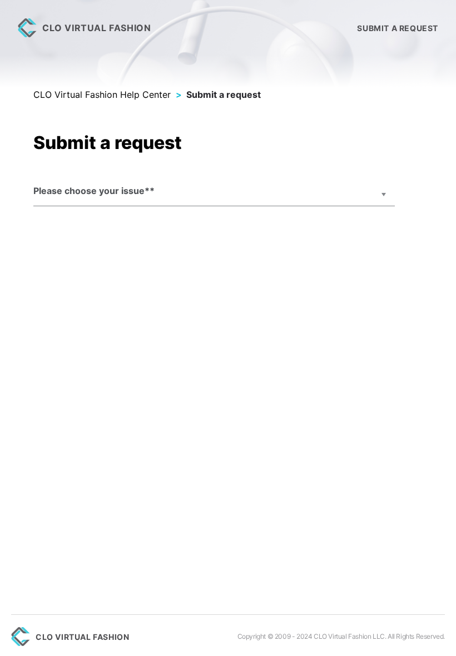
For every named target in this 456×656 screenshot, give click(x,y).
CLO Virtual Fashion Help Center (102, 94)
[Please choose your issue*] (214, 195)
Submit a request (397, 28)
